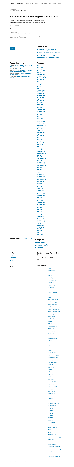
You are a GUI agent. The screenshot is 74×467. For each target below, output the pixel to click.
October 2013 (40, 206)
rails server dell (51, 407)
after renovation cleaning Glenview (27, 238)
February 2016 (40, 190)
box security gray (51, 290)
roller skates (50, 420)
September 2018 (41, 158)
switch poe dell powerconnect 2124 (54, 437)
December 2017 (41, 162)
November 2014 (41, 195)
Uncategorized (39, 247)
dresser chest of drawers (52, 338)
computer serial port (52, 328)
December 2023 (41, 109)
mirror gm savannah (52, 381)
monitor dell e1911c (52, 389)
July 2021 (39, 137)
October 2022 (40, 123)
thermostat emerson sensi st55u (54, 442)
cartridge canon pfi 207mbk (53, 306)
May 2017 (39, 169)
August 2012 (40, 227)
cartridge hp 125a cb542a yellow (54, 311)
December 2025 (41, 74)
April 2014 (39, 199)
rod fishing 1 (50, 408)
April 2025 (40, 86)
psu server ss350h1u (52, 405)
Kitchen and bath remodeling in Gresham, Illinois (34, 16)
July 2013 (39, 207)
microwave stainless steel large (54, 378)
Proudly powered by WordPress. (25, 461)
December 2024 (41, 93)
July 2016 (39, 183)
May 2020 (39, 146)
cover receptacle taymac (52, 331)
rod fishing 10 (50, 410)
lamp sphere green (51, 371)
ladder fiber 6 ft (51, 367)
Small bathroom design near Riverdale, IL (47, 51)
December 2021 (41, 132)
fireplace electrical (51, 343)
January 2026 (40, 72)
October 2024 (40, 97)
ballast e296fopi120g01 (52, 280)
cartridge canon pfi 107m (52, 302)
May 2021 (39, 141)
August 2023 (40, 114)
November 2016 (41, 176)
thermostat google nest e (52, 444)
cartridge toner (50, 319)
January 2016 (40, 192)
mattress (49, 376)
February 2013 (40, 216)
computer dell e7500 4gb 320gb (54, 325)
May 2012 (39, 232)
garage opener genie (52, 347)
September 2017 (41, 165)
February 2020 (41, 151)
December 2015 (41, 193)
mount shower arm (51, 391)
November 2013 (41, 204)
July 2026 (39, 65)
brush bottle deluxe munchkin (53, 292)
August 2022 (40, 127)
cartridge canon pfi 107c (52, 301)
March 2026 (40, 69)
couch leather (50, 330)
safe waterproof (51, 425)
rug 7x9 (49, 424)
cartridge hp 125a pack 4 (52, 314)
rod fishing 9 (50, 417)
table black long (51, 439)
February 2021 (40, 142)
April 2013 (39, 213)
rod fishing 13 (50, 412)
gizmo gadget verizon (52, 348)
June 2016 (39, 185)
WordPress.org (14, 260)
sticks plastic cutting (52, 434)
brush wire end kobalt (52, 294)
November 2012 (41, 222)
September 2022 (41, 125)
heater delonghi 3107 (52, 359)
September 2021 (41, 134)
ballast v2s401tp (51, 282)
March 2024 (40, 104)
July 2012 (39, 229)
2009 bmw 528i (51, 265)
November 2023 (41, 111)
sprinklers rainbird (51, 430)
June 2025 (40, 83)
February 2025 (41, 90)
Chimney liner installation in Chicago (20, 77)
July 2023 (39, 116)
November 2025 (41, 76)
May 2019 (39, 155)
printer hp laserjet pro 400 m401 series (55, 400)
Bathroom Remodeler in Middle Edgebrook (48, 57)
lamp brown (50, 369)
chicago (12, 32)
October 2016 (40, 178)
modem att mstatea (51, 384)
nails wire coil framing (52, 393)
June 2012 (39, 230)
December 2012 (41, 220)
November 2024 (41, 95)
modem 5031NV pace (52, 383)
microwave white (51, 379)
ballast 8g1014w (51, 277)
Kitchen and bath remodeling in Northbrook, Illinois (21, 71)
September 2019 (41, 153)
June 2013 (39, 209)
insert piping (50, 364)
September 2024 (41, 99)
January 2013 (40, 218)
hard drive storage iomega (53, 357)
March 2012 (40, 234)
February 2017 (40, 174)
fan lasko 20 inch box (52, 342)
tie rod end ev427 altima (52, 448)
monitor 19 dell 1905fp (52, 386)
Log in (11, 255)
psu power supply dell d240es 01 (54, 401)
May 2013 (39, 211)
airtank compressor (51, 270)
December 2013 (41, 202)
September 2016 (41, 179)
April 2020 (40, 148)
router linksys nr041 (52, 422)
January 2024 (40, 107)
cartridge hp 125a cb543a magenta (54, 313)
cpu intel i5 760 (51, 333)
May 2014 (39, 197)
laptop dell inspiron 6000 (52, 372)
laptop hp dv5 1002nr (52, 374)
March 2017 (40, 172)
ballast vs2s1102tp (51, 285)
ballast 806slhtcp (51, 275)
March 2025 (40, 88)
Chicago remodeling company (17, 3)
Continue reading (14, 28)
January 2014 (40, 200)
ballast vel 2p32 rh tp (52, 283)
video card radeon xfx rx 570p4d (54, 454)
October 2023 (40, 113)
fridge (49, 345)
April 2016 (39, 186)
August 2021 (40, 135)
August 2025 (40, 79)
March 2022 (40, 130)
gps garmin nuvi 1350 (52, 352)
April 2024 (40, 102)
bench (49, 289)
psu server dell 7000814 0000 (53, 403)
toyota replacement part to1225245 (54, 449)
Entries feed (13, 257)
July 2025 (39, 81)
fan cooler (50, 340)
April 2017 (39, 171)
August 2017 (40, 167)
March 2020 (40, 149)
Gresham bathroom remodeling (15, 36)
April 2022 (40, 128)
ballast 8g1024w (51, 278)
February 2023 (41, 121)
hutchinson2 (50, 360)
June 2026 (40, 67)
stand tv (49, 432)
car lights (49, 297)
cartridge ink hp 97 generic (53, 318)
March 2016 (40, 188)
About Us (18, 68)
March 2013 (40, 214)
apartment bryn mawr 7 (52, 273)
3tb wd (49, 268)
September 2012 (41, 225)
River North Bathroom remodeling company (48, 49)
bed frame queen (51, 287)
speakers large (50, 429)
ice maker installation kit (52, 362)
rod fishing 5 (50, 415)
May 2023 (39, 120)
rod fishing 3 (50, 413)
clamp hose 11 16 (51, 323)
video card (50, 451)
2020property (50, 266)
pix (48, 396)
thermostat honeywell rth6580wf (54, 446)
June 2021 (39, 139)
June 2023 (40, 118)
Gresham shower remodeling (34, 36)
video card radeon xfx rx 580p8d (54, 456)
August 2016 (40, 181)
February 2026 (41, 70)
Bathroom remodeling (14, 33)
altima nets (50, 272)
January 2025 (40, 92)
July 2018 (39, 160)
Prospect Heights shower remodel (46, 55)
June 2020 (40, 144)
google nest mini (51, 350)
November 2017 (41, 164)
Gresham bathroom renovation (25, 36)
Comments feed (14, 259)
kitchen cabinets (51, 366)
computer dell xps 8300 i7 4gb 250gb (55, 326)
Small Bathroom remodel (31, 33)
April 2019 (39, 157)
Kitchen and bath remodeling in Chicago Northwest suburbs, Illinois (21, 66)
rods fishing (50, 419)
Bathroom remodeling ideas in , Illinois (21, 74)
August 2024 (40, 100)
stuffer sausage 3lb (51, 436)
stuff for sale (12, 269)
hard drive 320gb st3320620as (53, 355)
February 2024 (41, 106)
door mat (49, 337)
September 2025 (41, 77)
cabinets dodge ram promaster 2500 (54, 295)
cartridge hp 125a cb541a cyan (54, 309)
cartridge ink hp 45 (51, 316)
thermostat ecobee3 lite (52, 441)
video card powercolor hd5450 (53, 453)
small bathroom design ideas (21, 37)
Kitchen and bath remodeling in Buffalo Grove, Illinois (49, 53)
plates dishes (50, 398)
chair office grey (51, 321)
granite (49, 354)
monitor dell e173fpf (52, 388)
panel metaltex (51, 395)
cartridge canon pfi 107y (52, 304)
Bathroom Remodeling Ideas (22, 33)
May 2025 (39, 85)
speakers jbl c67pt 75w (52, 427)
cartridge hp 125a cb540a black (54, 307)
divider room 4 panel (52, 335)
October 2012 (40, 223)
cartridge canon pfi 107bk (53, 299)
